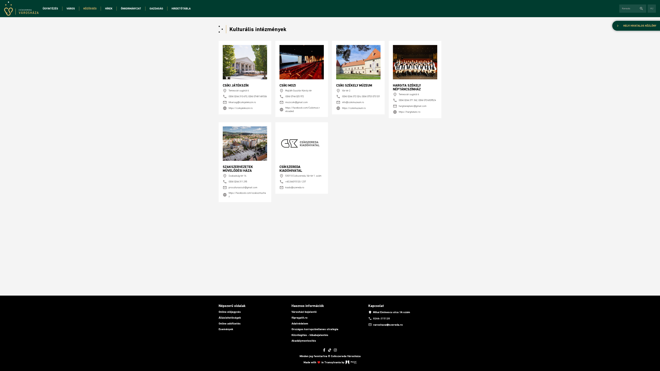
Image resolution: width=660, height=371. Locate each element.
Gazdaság (156, 8)
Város (71, 8)
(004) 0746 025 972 (291, 96)
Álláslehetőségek (230, 317)
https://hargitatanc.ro (406, 112)
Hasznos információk (308, 306)
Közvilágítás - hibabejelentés (310, 335)
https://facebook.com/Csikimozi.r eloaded (299, 109)
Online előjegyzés (230, 311)
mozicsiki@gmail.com (293, 102)
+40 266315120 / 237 (292, 182)
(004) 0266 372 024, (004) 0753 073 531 (358, 96)
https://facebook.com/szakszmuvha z (244, 195)
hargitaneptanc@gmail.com (409, 106)
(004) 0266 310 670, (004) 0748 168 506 (245, 96)
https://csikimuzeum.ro (351, 108)
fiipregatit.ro (299, 317)
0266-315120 (379, 318)
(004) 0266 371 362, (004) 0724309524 (414, 100)
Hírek (108, 8)
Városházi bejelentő (304, 311)
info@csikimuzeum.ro (350, 102)
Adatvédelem (300, 323)
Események (226, 329)
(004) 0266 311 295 (235, 182)
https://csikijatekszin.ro (238, 108)
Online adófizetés (230, 323)
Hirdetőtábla (181, 8)
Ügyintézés (50, 8)
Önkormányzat (131, 8)
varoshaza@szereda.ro (385, 324)
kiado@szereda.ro (291, 188)
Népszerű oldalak (232, 306)
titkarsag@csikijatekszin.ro (239, 102)
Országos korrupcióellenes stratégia (315, 329)
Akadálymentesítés (304, 340)
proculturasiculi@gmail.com (240, 188)
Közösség (90, 8)
